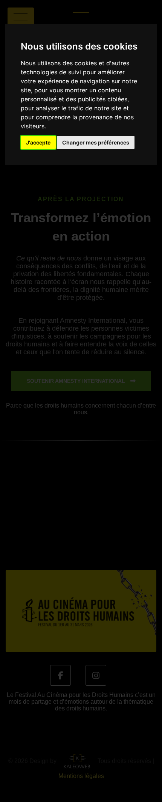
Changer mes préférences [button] (95, 142)
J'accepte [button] (38, 142)
